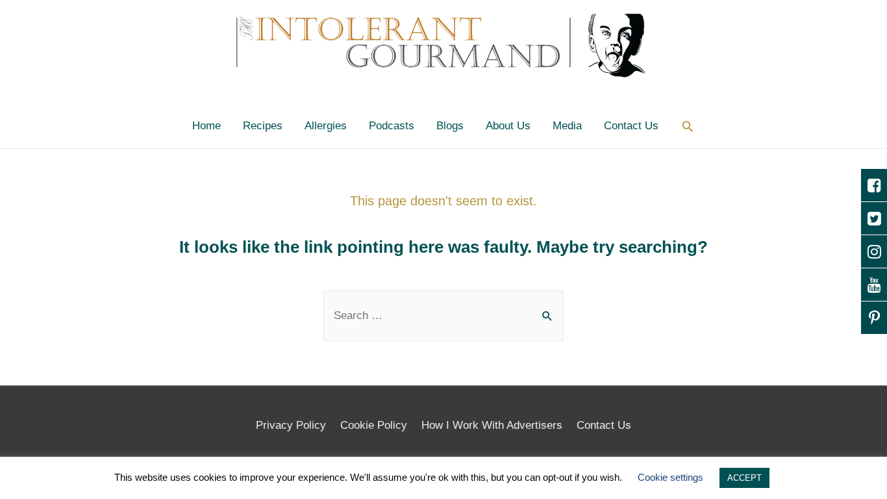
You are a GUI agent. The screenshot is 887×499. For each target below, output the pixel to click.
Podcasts (391, 126)
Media (567, 126)
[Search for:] (443, 315)
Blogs (450, 126)
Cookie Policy (373, 425)
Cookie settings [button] (670, 477)
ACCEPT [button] (744, 478)
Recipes (262, 126)
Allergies (326, 126)
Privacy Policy (291, 425)
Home (206, 126)
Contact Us (631, 126)
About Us (508, 126)
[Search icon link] (688, 126)
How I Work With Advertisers (491, 425)
